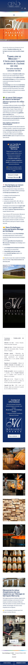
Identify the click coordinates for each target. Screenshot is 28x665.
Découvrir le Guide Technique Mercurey (13, 176)
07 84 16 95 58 (7, 663)
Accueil (4, 47)
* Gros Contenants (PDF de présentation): (11, 214)
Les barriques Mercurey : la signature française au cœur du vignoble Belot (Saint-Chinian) (14, 621)
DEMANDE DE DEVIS (21, 663)
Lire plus (13, 641)
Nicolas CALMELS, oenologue (14, 626)
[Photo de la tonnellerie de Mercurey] (14, 278)
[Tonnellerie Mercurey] (14, 459)
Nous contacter (13, 436)
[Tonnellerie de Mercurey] (14, 484)
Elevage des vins (15, 627)
